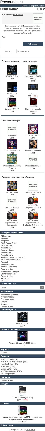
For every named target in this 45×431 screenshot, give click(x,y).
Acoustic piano (7, 255)
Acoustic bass (7, 248)
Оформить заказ (36, 6)
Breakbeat (5, 278)
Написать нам (7, 306)
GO (42, 287)
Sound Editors (6, 369)
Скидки (4, 301)
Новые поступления (9, 294)
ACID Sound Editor (8, 243)
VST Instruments (8, 371)
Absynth (4, 238)
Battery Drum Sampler (10, 271)
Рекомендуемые (8, 299)
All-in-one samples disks (11, 260)
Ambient (4, 262)
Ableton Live (6, 236)
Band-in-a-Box (7, 269)
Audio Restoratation (9, 267)
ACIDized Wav (7, 245)
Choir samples (7, 281)
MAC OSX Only (7, 359)
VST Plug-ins (6, 374)
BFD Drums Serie (8, 274)
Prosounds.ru (30, 430)
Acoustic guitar (7, 252)
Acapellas (5, 241)
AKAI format (18, 15)
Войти (25, 6)
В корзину (34, 44)
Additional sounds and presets (13, 257)
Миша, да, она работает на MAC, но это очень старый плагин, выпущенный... (22, 418)
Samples (4, 366)
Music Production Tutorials (12, 362)
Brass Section (6, 276)
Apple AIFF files (7, 264)
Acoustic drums (7, 250)
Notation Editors (7, 364)
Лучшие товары (7, 297)
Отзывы (4, 304)
